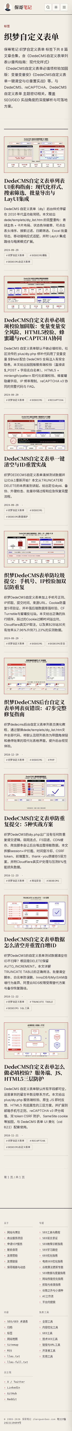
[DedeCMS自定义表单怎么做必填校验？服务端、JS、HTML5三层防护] (36, 1040)
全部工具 (47, 1321)
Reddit (12, 1399)
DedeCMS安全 (57, 643)
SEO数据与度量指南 (53, 1272)
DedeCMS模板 (39, 255)
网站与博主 (13, 1232)
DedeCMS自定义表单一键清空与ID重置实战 (34, 461)
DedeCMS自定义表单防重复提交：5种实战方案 (34, 821)
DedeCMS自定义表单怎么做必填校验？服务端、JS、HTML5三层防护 (34, 1072)
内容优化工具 (50, 1327)
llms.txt (13, 1356)
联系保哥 (12, 1249)
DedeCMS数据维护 (18, 517)
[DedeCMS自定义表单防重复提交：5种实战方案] (36, 792)
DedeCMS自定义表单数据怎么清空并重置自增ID (34, 942)
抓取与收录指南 (51, 1284)
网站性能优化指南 (52, 1278)
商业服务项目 (15, 1238)
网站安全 (36, 881)
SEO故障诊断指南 (52, 1243)
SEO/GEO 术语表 (17, 1321)
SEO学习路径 (50, 1249)
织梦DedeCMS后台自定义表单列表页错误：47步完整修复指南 (35, 708)
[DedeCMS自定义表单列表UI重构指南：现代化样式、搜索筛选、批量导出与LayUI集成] (36, 155)
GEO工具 (47, 1333)
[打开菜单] (64, 7)
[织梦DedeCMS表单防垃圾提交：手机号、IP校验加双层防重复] (36, 549)
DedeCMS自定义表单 (19, 262)
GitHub (12, 1393)
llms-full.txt (17, 1362)
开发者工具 (48, 1350)
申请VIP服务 (14, 1243)
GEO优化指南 (50, 1255)
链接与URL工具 (51, 1344)
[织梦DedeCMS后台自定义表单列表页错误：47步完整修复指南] (36, 676)
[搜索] (48, 7)
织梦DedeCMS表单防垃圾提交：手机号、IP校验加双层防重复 (35, 581)
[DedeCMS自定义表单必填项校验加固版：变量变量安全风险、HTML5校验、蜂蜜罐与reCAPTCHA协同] (36, 294)
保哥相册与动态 (16, 1267)
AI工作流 (47, 1296)
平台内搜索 (48, 1302)
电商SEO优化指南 (52, 1261)
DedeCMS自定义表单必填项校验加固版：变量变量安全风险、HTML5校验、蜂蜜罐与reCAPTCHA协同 (34, 329)
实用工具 (47, 1356)
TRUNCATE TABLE (42, 1002)
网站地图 (12, 1338)
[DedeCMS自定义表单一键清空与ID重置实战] (36, 432)
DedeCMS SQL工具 (18, 1008)
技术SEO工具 (50, 1338)
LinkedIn (13, 1387)
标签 (9, 1333)
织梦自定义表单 (16, 255)
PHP (52, 760)
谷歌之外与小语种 (52, 1290)
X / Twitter (16, 1381)
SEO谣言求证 (50, 1238)
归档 (9, 1327)
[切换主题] (56, 7)
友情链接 (12, 1261)
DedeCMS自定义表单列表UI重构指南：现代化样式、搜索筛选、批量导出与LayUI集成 (35, 189)
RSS (9, 1350)
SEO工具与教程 (51, 1232)
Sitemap (12, 1344)
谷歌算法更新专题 (52, 1267)
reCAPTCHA (56, 400)
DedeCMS (37, 400)
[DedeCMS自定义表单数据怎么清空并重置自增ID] (36, 913)
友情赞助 (12, 1255)
